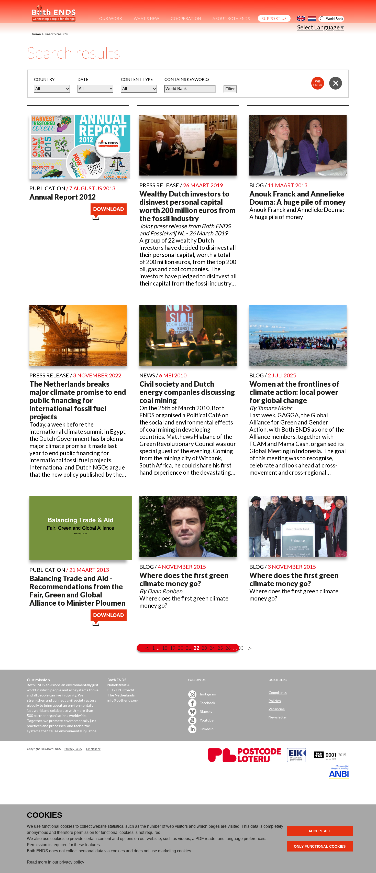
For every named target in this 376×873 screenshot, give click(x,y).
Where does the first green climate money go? (183, 579)
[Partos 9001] (330, 761)
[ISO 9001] (296, 761)
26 (228, 648)
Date (83, 79)
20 (180, 648)
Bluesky (205, 711)
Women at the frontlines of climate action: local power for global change (294, 392)
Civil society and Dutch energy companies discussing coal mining (187, 392)
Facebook (207, 703)
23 (204, 648)
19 (172, 648)
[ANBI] (339, 778)
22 (196, 648)
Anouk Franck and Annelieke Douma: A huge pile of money (297, 197)
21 (188, 648)
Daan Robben (164, 591)
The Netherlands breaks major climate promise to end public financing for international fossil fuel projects (77, 400)
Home (36, 34)
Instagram (207, 694)
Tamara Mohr (274, 407)
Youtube (206, 720)
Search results (56, 34)
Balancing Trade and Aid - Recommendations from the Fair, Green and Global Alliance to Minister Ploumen (77, 590)
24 (212, 648)
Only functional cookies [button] (320, 846)
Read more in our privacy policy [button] (55, 862)
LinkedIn (206, 729)
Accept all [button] (319, 831)
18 (165, 648)
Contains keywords (186, 79)
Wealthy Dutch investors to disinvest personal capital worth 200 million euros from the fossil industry (187, 206)
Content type (137, 79)
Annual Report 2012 (62, 196)
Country (44, 79)
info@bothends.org (122, 700)
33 (241, 648)
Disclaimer (93, 748)
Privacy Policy (73, 748)
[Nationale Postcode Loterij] (244, 761)
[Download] (109, 217)
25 (220, 648)
